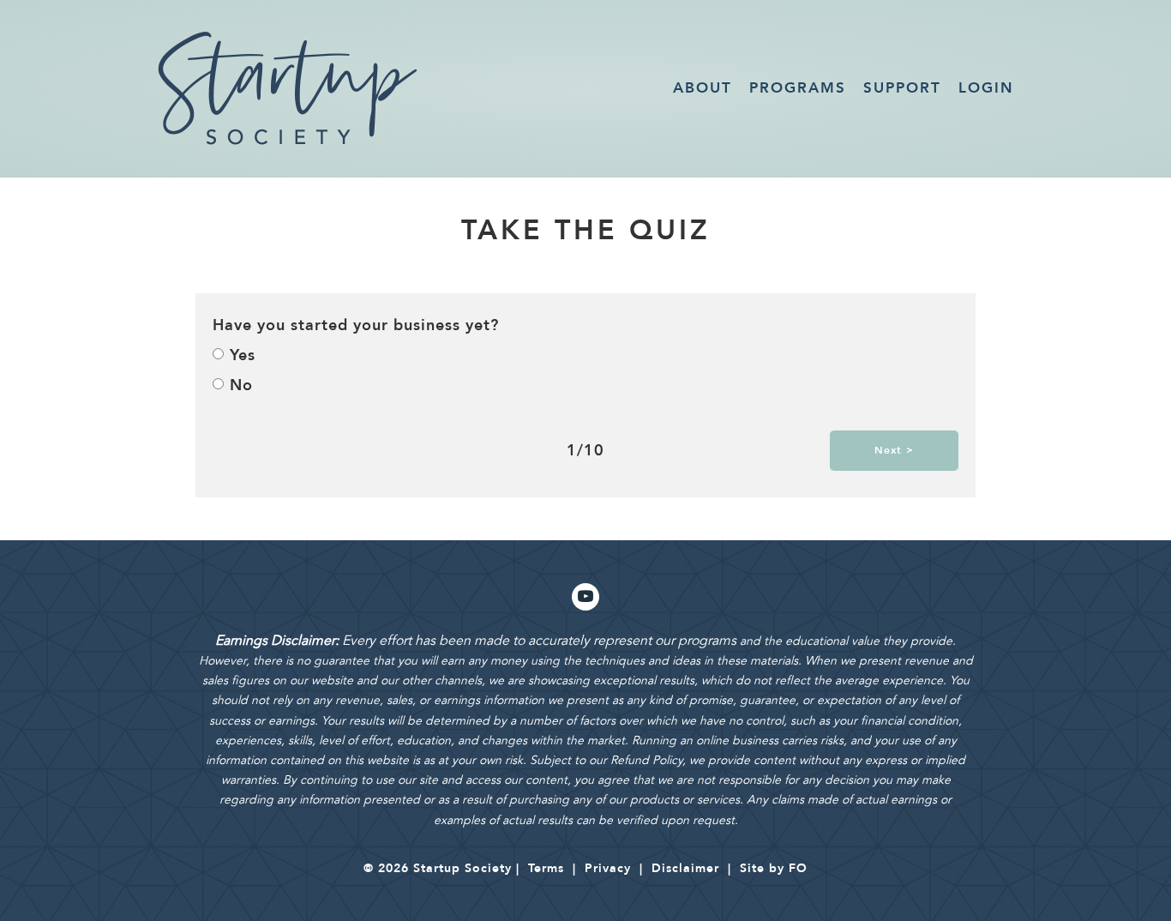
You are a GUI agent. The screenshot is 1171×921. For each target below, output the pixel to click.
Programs (797, 88)
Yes (242, 355)
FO (798, 868)
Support (902, 88)
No (241, 385)
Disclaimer (685, 868)
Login (986, 88)
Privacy (608, 868)
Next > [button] (894, 450)
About (702, 88)
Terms (546, 868)
